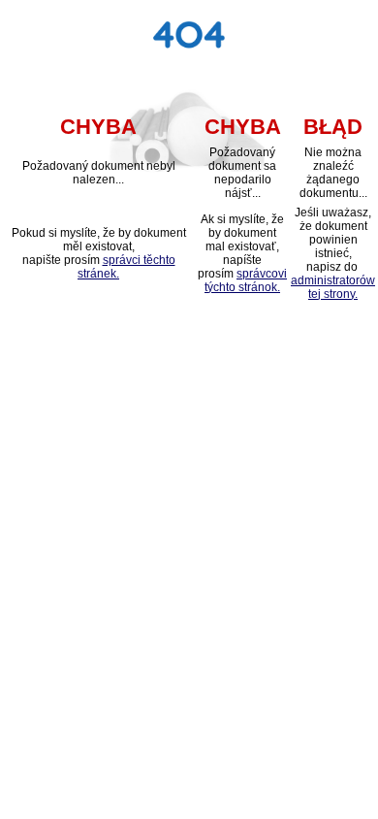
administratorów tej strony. (333, 287)
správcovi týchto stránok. (246, 280)
